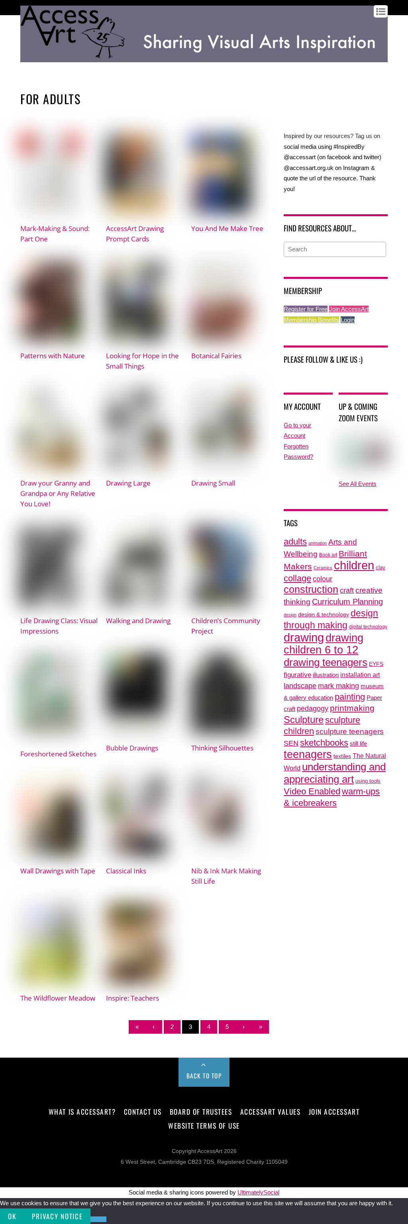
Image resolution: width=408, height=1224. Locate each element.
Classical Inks (126, 870)
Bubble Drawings (132, 747)
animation (317, 543)
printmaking (352, 708)
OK (12, 1216)
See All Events (358, 483)
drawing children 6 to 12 (323, 644)
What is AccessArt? (82, 1111)
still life (358, 743)
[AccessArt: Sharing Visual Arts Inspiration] (204, 58)
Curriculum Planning (347, 601)
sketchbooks (324, 743)
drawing (304, 637)
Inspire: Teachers (132, 998)
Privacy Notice (57, 1216)
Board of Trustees (201, 1111)
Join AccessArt (349, 309)
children (354, 565)
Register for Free (306, 309)
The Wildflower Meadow (57, 998)
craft (347, 590)
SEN (291, 743)
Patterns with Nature (52, 355)
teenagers (308, 754)
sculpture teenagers (350, 731)
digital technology (368, 626)
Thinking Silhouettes (222, 747)
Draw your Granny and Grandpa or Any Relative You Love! (57, 493)
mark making (338, 685)
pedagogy (312, 708)
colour (322, 578)
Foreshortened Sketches (58, 753)
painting (350, 697)
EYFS (376, 664)
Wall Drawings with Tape (57, 870)
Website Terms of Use (203, 1125)
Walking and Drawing (138, 620)
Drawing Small (213, 483)
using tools (368, 781)
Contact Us (142, 1111)
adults (295, 542)
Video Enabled (312, 791)
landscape (300, 686)
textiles (342, 756)
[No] (98, 1219)
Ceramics (323, 567)
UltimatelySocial (258, 1192)
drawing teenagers (325, 662)
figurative (297, 675)
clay (380, 568)
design (290, 614)
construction (311, 589)
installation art (360, 674)
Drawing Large (128, 483)
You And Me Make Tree (227, 228)
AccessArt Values (270, 1111)
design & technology (323, 615)
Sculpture (304, 719)
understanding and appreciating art (335, 773)
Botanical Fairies (216, 355)
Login (348, 319)
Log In (27, 68)
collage (297, 578)
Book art (328, 555)
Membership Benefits (311, 319)
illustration (326, 674)
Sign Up (49, 68)
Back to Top (204, 1075)
